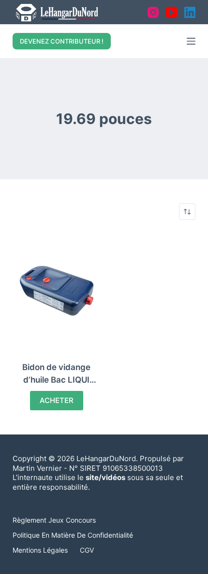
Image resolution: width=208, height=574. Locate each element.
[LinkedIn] (189, 12)
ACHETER (57, 400)
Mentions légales (40, 550)
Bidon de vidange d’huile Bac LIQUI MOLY (56, 379)
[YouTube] (171, 12)
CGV (87, 550)
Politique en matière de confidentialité (73, 535)
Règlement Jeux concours (54, 520)
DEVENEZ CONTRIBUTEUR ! (62, 41)
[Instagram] (153, 12)
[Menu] (191, 41)
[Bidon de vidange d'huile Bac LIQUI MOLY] (57, 290)
